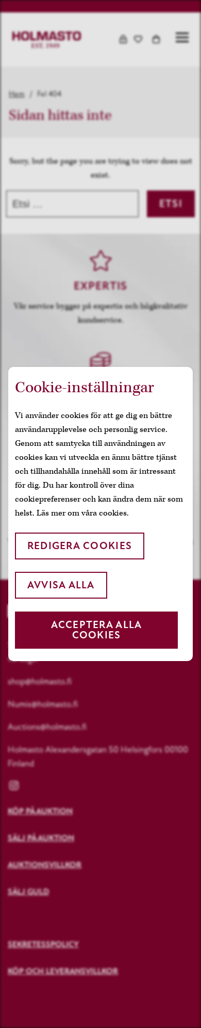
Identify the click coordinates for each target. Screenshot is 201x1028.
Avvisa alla (61, 585)
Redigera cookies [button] (79, 545)
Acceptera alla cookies (96, 629)
